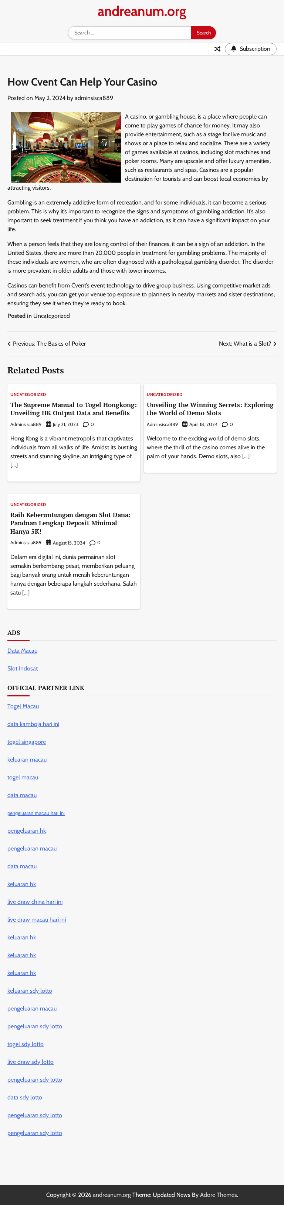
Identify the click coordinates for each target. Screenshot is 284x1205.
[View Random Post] (217, 48)
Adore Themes (218, 1194)
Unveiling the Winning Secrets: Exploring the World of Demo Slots (210, 408)
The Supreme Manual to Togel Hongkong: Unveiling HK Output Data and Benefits (73, 408)
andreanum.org (142, 11)
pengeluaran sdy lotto (34, 1132)
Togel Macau (23, 706)
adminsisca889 (94, 97)
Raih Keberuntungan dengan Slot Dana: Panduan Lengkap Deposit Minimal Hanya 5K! (70, 523)
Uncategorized (51, 315)
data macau (22, 866)
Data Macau (22, 650)
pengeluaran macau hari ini (36, 813)
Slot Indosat (22, 668)
